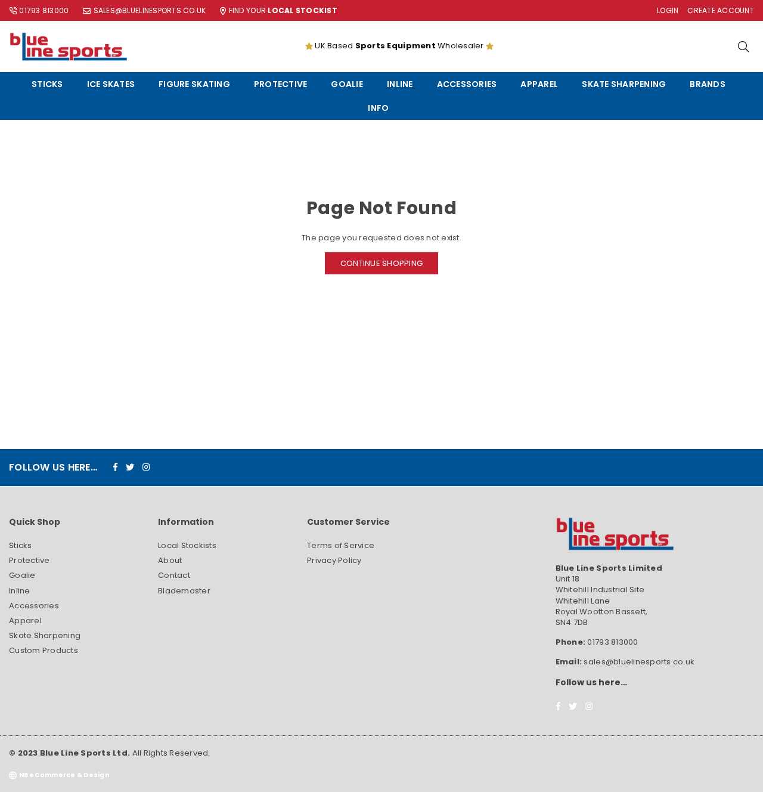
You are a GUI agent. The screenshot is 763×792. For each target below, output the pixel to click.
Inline (400, 84)
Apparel (539, 84)
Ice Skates (111, 84)
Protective (281, 84)
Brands (707, 84)
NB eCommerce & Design (64, 775)
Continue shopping (381, 263)
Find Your (283, 10)
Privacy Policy (334, 560)
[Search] (743, 46)
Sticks (47, 84)
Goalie (347, 84)
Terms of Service (340, 545)
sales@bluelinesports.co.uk (150, 10)
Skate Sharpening (624, 84)
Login (667, 10)
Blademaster (184, 590)
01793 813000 (44, 10)
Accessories (467, 84)
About (170, 560)
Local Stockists (187, 545)
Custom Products (43, 650)
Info (378, 108)
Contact (174, 575)
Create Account (720, 10)
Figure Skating (194, 84)
